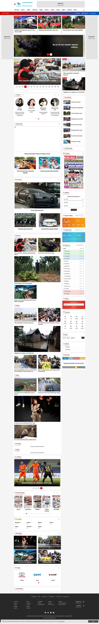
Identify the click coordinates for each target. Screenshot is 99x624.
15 (58, 86)
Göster (73, 307)
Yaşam (58, 10)
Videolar (78, 13)
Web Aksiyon (53, 617)
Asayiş (52, 10)
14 (55, 86)
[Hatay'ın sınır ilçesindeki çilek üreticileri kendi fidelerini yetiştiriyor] (25, 556)
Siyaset (47, 10)
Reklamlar (68, 347)
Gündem (69, 10)
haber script (60, 619)
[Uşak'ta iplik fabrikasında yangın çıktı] (33, 46)
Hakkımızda (52, 596)
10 (43, 86)
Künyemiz (45, 596)
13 (52, 86)
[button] (16, 47)
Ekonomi (17, 10)
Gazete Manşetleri (62, 603)
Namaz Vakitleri (61, 604)
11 (46, 86)
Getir (83, 337)
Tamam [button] (93, 621)
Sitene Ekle (33, 596)
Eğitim (63, 10)
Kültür (28, 10)
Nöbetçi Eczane (41, 604)
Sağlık (41, 10)
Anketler (39, 603)
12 (49, 86)
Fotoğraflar (85, 13)
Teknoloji (34, 10)
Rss (40, 596)
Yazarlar (94, 13)
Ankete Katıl (73, 209)
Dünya (23, 10)
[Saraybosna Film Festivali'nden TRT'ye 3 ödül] (25, 542)
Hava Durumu (51, 604)
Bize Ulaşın (66, 596)
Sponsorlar (68, 349)
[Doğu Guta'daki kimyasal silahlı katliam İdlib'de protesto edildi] (49, 556)
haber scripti (49, 619)
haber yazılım (55, 619)
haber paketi (44, 619)
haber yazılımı (38, 619)
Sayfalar (50, 603)
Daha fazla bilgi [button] (61, 621)
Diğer (75, 10)
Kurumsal (59, 596)
